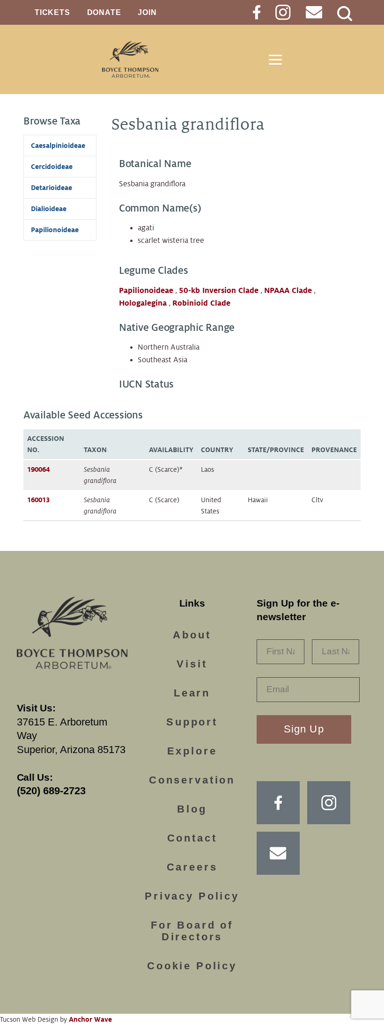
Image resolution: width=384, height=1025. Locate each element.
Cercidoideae (52, 166)
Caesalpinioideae (58, 145)
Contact (192, 838)
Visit (192, 664)
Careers (192, 867)
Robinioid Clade (201, 303)
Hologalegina (143, 303)
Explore (192, 751)
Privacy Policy (192, 896)
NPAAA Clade (288, 290)
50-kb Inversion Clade (218, 290)
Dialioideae (48, 208)
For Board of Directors (192, 931)
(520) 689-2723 (51, 791)
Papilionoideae (146, 290)
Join (147, 12)
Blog (192, 809)
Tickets (52, 12)
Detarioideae (51, 187)
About (192, 635)
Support (192, 722)
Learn (192, 693)
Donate (104, 12)
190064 (38, 469)
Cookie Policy (192, 966)
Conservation (192, 780)
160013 (38, 500)
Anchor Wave (90, 1019)
